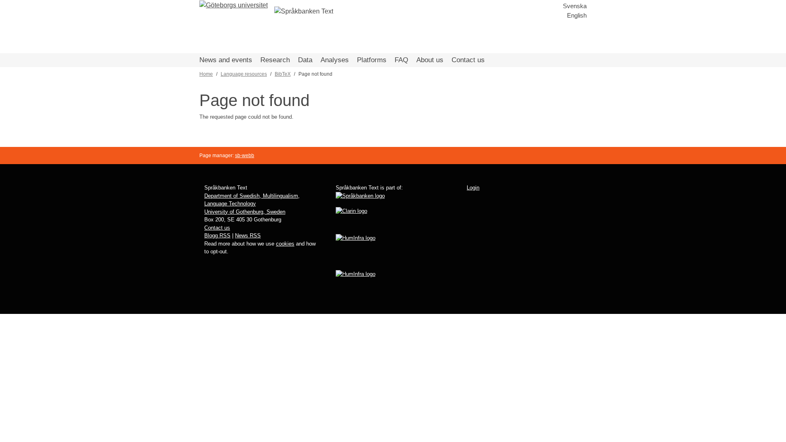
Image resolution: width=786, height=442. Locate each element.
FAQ (401, 60)
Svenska (575, 5)
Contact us (468, 60)
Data (305, 60)
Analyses (335, 60)
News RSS (248, 235)
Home (206, 74)
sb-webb (244, 155)
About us (429, 60)
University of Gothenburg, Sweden (244, 212)
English (577, 15)
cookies (285, 244)
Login (473, 188)
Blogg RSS (217, 235)
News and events (225, 60)
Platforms (371, 60)
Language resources (244, 74)
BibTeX (283, 74)
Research (275, 60)
